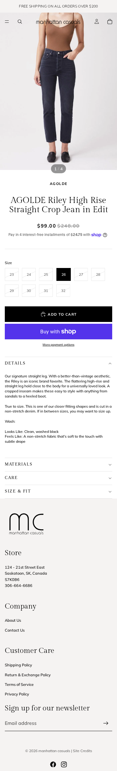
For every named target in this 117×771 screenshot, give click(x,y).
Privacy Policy (17, 694)
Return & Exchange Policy (28, 674)
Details (15, 363)
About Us (13, 620)
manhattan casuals (54, 751)
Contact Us (15, 630)
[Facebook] (53, 764)
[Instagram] (64, 764)
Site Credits (82, 751)
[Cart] (109, 21)
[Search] (19, 21)
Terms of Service (19, 684)
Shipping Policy (18, 664)
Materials (19, 464)
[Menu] (7, 21)
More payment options (58, 345)
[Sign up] (106, 723)
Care (11, 477)
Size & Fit (18, 491)
